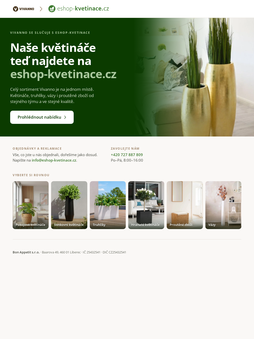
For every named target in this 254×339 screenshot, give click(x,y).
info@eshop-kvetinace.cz (54, 160)
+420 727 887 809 (127, 154)
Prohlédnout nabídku (39, 117)
